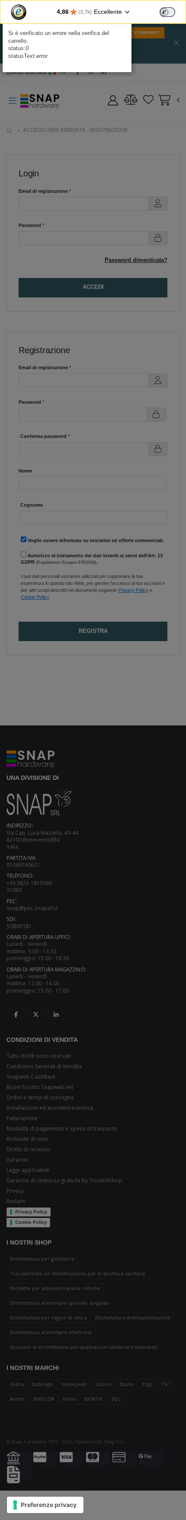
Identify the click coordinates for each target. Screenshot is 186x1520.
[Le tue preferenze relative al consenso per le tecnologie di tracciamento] (45, 1505)
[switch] (167, 12)
